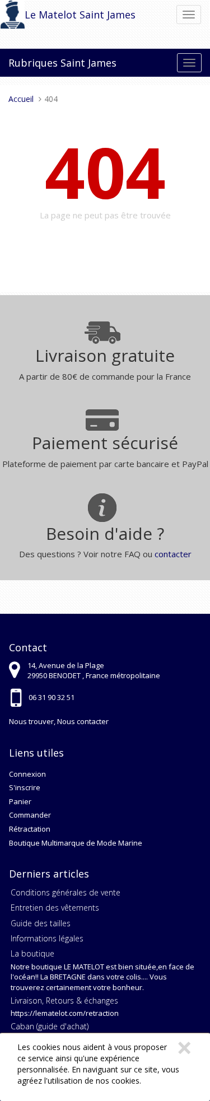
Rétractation (29, 829)
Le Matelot (51, 14)
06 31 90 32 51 (51, 697)
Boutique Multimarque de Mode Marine (75, 843)
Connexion (27, 774)
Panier (20, 801)
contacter (173, 553)
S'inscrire (24, 787)
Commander (30, 815)
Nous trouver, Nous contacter (59, 721)
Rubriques (33, 62)
